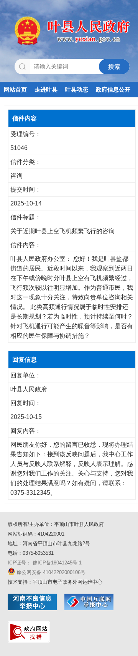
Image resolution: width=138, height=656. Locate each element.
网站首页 (15, 89)
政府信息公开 (113, 89)
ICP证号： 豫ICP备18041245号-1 (45, 563)
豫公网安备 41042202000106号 (50, 572)
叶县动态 (76, 89)
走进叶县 (46, 89)
